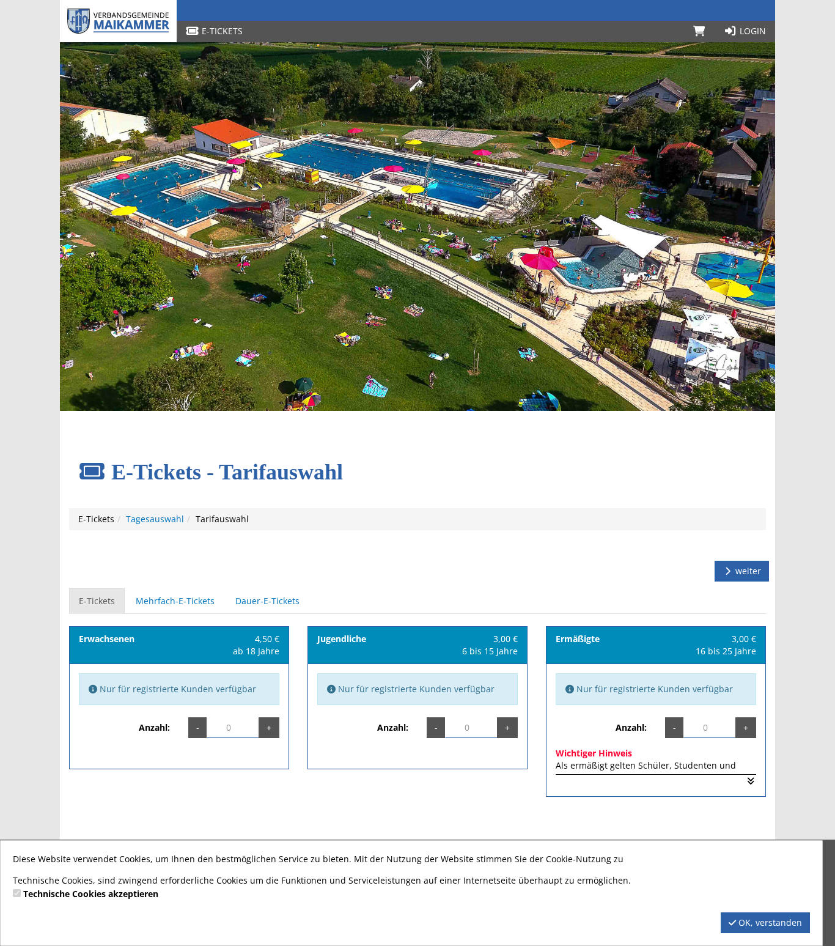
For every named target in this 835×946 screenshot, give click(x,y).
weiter (747, 571)
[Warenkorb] (699, 31)
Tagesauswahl (155, 519)
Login (751, 31)
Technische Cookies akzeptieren (90, 894)
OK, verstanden (769, 922)
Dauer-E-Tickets (267, 601)
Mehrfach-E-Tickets (175, 601)
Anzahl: (154, 727)
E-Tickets (221, 31)
